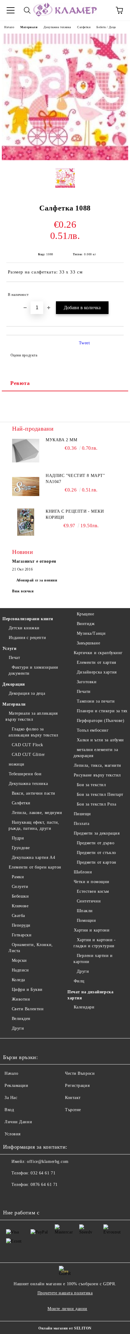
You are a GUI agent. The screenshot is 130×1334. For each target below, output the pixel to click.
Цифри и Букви (27, 989)
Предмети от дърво (95, 843)
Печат (14, 657)
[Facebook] (11, 1197)
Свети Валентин (28, 1009)
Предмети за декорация (96, 833)
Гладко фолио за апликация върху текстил (33, 732)
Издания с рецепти (27, 637)
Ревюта (20, 383)
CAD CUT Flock (27, 745)
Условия (13, 1134)
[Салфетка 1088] (65, 159)
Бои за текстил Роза (96, 804)
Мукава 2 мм (61, 440)
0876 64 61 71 (44, 1184)
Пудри (18, 838)
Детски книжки (24, 628)
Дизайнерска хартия (97, 672)
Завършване (88, 643)
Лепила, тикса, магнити (97, 765)
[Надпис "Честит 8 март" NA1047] (25, 486)
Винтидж (86, 623)
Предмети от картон (96, 862)
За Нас (11, 1097)
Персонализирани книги (27, 619)
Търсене (73, 1109)
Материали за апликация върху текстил (31, 716)
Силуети (20, 886)
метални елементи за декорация (95, 752)
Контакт (73, 1097)
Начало (9, 27)
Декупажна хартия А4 (33, 857)
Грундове (21, 848)
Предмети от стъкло (96, 852)
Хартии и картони (92, 930)
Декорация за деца (27, 693)
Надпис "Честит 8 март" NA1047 (75, 478)
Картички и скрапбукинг (98, 652)
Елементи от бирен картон (35, 867)
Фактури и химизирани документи (33, 670)
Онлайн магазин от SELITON (65, 1328)
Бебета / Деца (105, 27)
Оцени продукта (24, 355)
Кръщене (85, 614)
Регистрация (77, 1085)
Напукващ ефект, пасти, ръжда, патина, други (33, 825)
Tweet (84, 343)
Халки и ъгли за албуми (100, 740)
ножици (16, 764)
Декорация (13, 684)
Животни (21, 999)
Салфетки (83, 27)
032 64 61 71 (43, 1173)
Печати (84, 691)
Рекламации (16, 1085)
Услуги (9, 648)
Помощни (86, 920)
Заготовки (87, 682)
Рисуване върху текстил (97, 775)
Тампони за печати (96, 701)
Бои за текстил (91, 785)
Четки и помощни (91, 881)
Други (18, 1028)
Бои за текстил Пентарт (100, 794)
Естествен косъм (93, 891)
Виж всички (23, 591)
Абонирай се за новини (36, 580)
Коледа (18, 980)
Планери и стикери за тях (102, 711)
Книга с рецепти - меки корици (75, 514)
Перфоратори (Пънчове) (100, 720)
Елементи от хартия (96, 662)
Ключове (20, 906)
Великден (21, 1018)
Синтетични (89, 901)
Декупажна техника (57, 27)
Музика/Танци (91, 633)
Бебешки (20, 896)
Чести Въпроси (80, 1073)
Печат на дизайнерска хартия (90, 995)
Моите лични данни (67, 1308)
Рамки (18, 877)
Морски (19, 960)
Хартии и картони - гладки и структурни (94, 943)
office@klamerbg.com (48, 1161)
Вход (9, 1109)
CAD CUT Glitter (28, 754)
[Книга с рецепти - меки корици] (25, 522)
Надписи (20, 970)
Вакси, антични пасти (33, 793)
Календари (84, 1007)
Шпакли (85, 911)
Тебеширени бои (25, 774)
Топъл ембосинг (93, 730)
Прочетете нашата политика (65, 1293)
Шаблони (83, 872)
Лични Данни (18, 1122)
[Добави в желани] (115, 292)
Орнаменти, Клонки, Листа (30, 947)
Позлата (81, 823)
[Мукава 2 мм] (25, 450)
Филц (79, 981)
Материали (28, 27)
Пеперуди (21, 925)
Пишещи (82, 814)
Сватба (18, 915)
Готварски (22, 935)
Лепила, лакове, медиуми (37, 812)
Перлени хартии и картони (93, 958)
